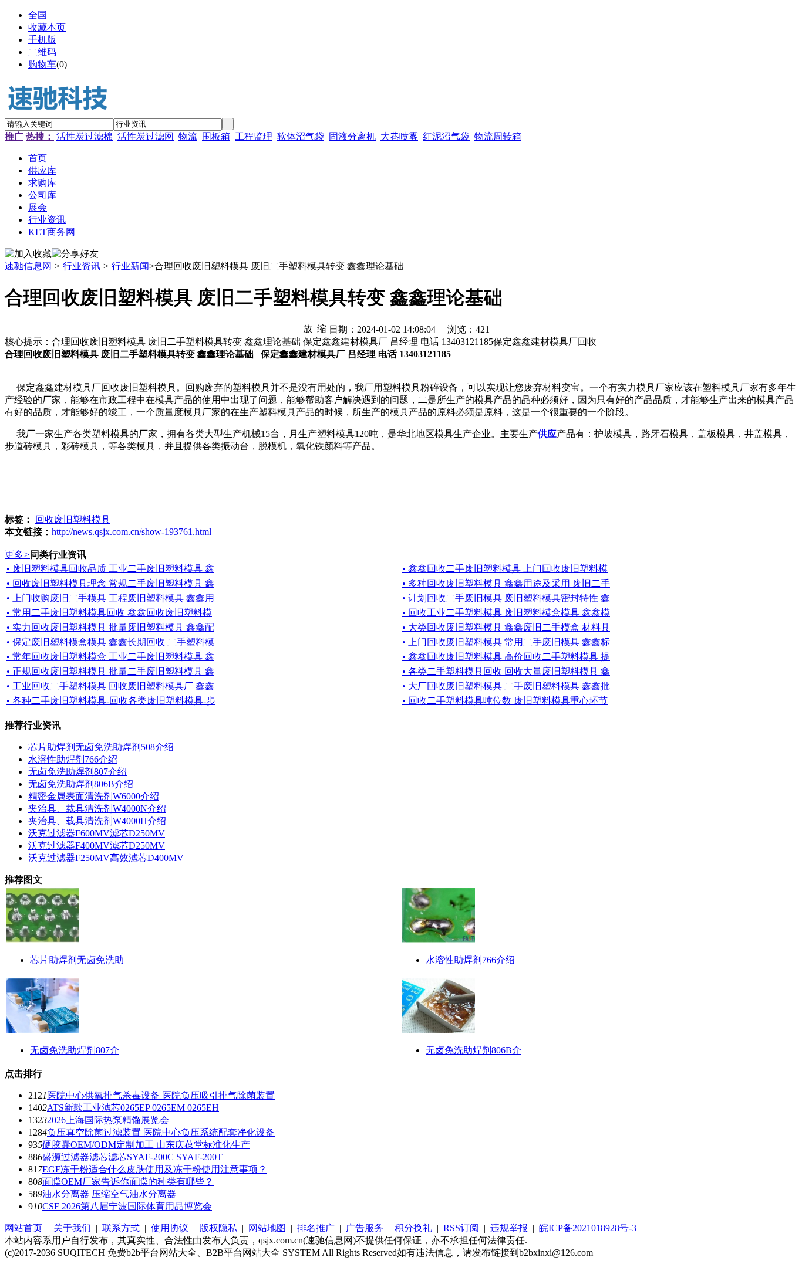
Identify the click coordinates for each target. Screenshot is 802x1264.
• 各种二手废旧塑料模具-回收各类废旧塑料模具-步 (110, 701)
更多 (17, 555)
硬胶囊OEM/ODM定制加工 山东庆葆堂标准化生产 (146, 1145)
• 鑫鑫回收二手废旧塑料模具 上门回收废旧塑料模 (505, 569)
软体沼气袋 (300, 136)
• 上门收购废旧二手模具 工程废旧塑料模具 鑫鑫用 (110, 598)
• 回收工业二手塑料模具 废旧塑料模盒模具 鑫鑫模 (506, 613)
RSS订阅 (461, 1228)
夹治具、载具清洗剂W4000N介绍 (97, 809)
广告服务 (364, 1228)
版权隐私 (218, 1228)
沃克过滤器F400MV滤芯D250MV (96, 845)
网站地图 (267, 1228)
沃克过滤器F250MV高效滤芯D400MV (106, 858)
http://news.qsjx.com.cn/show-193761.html (131, 532)
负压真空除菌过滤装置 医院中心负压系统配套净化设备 (161, 1132)
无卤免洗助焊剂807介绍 (77, 772)
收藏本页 (47, 27)
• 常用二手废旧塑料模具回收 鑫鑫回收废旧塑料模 (109, 613)
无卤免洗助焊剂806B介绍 (80, 784)
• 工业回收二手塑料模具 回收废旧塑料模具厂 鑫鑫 (110, 686)
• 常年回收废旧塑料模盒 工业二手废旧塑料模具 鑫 (110, 657)
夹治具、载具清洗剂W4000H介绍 (97, 821)
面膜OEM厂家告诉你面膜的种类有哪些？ (128, 1182)
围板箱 (216, 136)
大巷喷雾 (399, 136)
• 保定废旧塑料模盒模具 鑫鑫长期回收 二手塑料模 (110, 642)
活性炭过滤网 (145, 136)
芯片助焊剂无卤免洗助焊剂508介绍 (101, 747)
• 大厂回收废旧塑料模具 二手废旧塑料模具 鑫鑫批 (506, 686)
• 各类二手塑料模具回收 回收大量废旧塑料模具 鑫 (506, 671)
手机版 (42, 40)
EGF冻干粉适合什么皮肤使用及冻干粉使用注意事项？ (154, 1169)
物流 (187, 136)
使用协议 (169, 1228)
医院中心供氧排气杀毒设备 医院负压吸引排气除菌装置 (161, 1095)
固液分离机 (352, 136)
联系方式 (121, 1228)
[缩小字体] (321, 328)
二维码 (42, 52)
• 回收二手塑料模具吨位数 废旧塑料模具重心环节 (505, 701)
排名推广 (316, 1228)
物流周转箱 (497, 136)
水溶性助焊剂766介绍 (72, 759)
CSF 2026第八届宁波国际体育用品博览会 (127, 1206)
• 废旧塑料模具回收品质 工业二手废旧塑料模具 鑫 (110, 569)
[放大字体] (307, 328)
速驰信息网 (28, 266)
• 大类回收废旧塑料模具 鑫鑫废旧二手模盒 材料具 (506, 627)
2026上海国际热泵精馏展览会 (108, 1120)
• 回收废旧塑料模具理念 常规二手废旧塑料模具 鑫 (110, 583)
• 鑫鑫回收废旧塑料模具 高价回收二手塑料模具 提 (506, 657)
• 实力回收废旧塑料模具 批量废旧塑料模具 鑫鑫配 (110, 627)
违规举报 (509, 1228)
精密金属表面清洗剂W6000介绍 (93, 796)
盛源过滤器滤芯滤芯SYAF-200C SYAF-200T (132, 1157)
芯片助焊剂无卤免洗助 (77, 960)
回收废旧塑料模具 (72, 519)
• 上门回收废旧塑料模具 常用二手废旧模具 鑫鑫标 (506, 642)
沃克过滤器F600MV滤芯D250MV (96, 833)
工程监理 (253, 136)
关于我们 (72, 1228)
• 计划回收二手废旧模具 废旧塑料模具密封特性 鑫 (506, 598)
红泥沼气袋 (446, 136)
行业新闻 (130, 266)
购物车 (42, 64)
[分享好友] (75, 254)
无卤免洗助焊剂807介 (74, 1050)
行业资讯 (81, 266)
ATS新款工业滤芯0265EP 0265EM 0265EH (133, 1108)
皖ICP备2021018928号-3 (587, 1228)
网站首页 (23, 1228)
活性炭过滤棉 (84, 136)
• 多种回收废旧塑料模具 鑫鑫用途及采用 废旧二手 (506, 583)
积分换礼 (413, 1228)
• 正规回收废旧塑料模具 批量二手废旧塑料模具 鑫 (110, 671)
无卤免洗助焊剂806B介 (473, 1050)
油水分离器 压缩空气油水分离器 (109, 1194)
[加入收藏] (28, 254)
